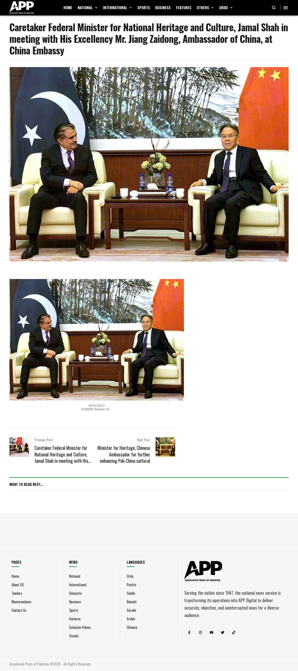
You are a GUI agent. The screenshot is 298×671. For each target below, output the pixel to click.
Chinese (132, 627)
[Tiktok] (234, 632)
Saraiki (131, 610)
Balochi (132, 601)
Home (15, 576)
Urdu (130, 576)
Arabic (131, 618)
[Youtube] (211, 632)
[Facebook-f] (189, 632)
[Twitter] (223, 632)
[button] (96, 7)
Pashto (131, 584)
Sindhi (131, 593)
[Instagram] (200, 632)
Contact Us (19, 610)
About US (18, 584)
